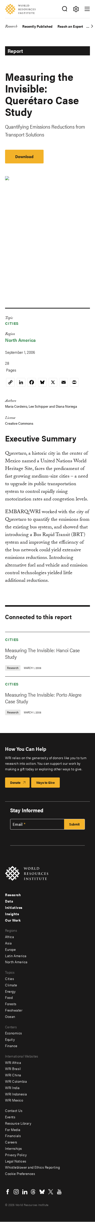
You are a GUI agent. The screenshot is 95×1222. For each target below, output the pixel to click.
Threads (33, 1191)
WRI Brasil (13, 1068)
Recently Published (37, 26)
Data (9, 901)
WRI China (13, 1074)
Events (10, 1116)
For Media (13, 1129)
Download (24, 156)
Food (9, 997)
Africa (9, 936)
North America (20, 340)
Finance (11, 1045)
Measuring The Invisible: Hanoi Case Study (42, 653)
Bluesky (42, 1191)
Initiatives (14, 907)
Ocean (10, 1016)
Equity (10, 1039)
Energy (10, 991)
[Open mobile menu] (87, 8)
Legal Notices (15, 1161)
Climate (11, 984)
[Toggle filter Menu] (75, 9)
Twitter (50, 1191)
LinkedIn (24, 1191)
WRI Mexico (14, 1100)
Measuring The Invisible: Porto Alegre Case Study (43, 698)
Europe (10, 949)
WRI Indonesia (16, 1093)
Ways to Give (45, 782)
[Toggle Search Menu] (64, 9)
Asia (8, 942)
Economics (13, 1032)
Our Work (13, 920)
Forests (10, 1003)
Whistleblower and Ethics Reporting (32, 1167)
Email (18, 824)
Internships (13, 1148)
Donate (15, 782)
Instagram (16, 1191)
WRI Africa (13, 1062)
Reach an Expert (70, 26)
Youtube (59, 1191)
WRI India (12, 1087)
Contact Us (13, 1110)
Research (11, 27)
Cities (12, 323)
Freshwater (13, 1010)
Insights (12, 913)
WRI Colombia (16, 1081)
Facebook (7, 1191)
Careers (11, 1141)
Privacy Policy (16, 1154)
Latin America (16, 955)
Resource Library (18, 1123)
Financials (13, 1135)
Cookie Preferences (20, 1173)
